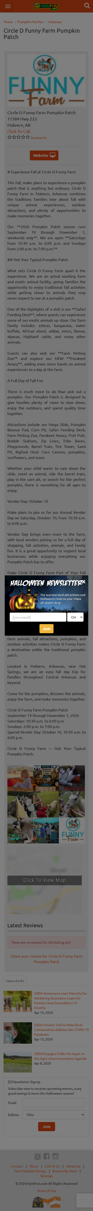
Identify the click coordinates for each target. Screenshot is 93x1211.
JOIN (47, 629)
